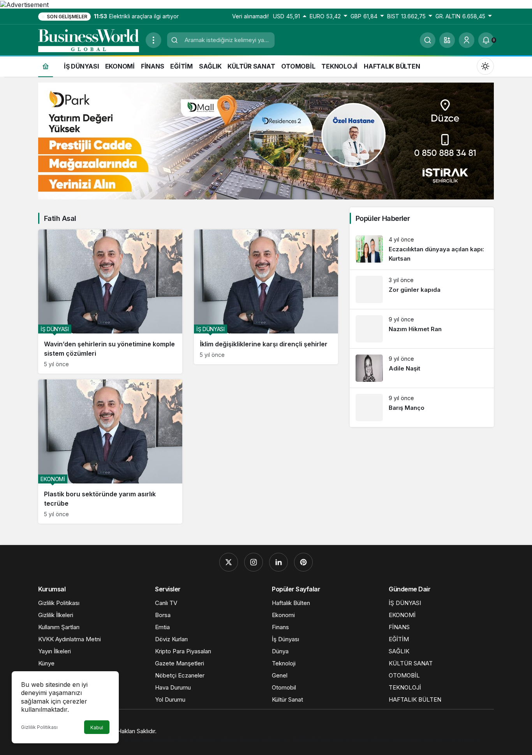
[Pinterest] (303, 562)
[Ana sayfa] (45, 66)
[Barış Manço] (422, 407)
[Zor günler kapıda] (422, 289)
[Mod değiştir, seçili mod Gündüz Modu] (485, 65)
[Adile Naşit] (422, 368)
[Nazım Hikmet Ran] (422, 328)
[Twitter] (228, 562)
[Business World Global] (88, 39)
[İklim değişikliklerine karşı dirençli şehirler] (266, 296)
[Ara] (427, 40)
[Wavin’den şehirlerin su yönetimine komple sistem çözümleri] (110, 301)
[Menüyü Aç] (153, 40)
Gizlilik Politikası (39, 727)
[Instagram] (253, 562)
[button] (447, 40)
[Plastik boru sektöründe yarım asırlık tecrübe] (110, 451)
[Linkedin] (278, 562)
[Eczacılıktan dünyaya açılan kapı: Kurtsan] (422, 249)
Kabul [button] (96, 727)
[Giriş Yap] (466, 40)
